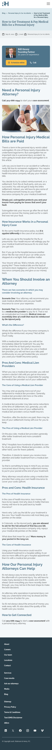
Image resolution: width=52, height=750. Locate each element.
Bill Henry (23, 49)
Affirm (6, 723)
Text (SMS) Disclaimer (13, 718)
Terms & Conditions (12, 712)
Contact (7, 666)
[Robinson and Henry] (5, 4)
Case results (9, 678)
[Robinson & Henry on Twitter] (13, 731)
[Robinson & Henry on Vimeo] (42, 731)
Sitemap (7, 702)
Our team (8, 655)
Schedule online (17, 63)
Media (6, 689)
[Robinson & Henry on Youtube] (35, 731)
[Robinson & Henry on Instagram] (27, 731)
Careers (7, 650)
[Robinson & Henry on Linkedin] (5, 731)
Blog (3, 13)
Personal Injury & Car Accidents (19, 13)
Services (7, 673)
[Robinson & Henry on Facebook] (20, 731)
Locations (8, 660)
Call (34, 63)
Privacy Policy (10, 707)
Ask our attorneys (11, 684)
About (6, 644)
